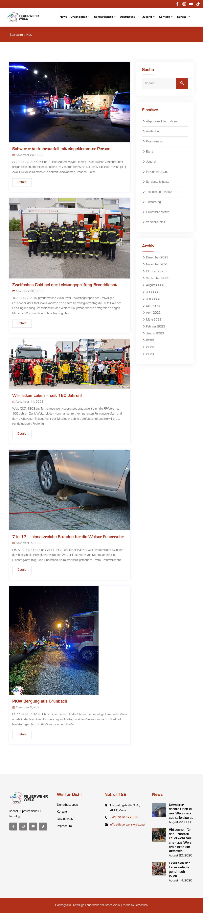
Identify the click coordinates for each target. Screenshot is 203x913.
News (63, 17)
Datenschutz (65, 819)
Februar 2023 (155, 326)
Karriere (164, 17)
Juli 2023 (152, 292)
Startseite (16, 35)
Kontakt (62, 812)
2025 (150, 347)
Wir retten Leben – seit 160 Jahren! (47, 396)
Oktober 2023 (156, 271)
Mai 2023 (153, 306)
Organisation (79, 17)
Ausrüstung (127, 17)
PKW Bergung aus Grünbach (39, 702)
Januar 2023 (155, 333)
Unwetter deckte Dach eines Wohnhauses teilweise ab (181, 812)
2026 (150, 340)
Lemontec (141, 905)
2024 (150, 354)
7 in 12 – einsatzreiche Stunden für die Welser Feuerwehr (68, 537)
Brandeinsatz (154, 141)
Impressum (64, 826)
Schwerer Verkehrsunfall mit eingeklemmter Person (61, 149)
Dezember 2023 (157, 257)
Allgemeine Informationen (162, 121)
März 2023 (154, 320)
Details (22, 182)
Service (182, 17)
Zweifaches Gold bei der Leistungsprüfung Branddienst (64, 285)
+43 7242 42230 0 (124, 817)
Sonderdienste (103, 17)
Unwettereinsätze (157, 212)
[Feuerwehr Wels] (23, 17)
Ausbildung (153, 131)
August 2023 (155, 285)
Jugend (147, 17)
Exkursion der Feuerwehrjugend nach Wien (179, 870)
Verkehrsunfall (155, 222)
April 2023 (153, 313)
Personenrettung (157, 172)
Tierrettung (153, 202)
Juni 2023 (153, 299)
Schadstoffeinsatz (157, 182)
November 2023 (157, 264)
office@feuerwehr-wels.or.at (127, 825)
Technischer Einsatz (159, 192)
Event (149, 152)
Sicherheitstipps (67, 805)
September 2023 (157, 278)
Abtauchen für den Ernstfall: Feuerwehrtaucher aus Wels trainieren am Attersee (180, 840)
